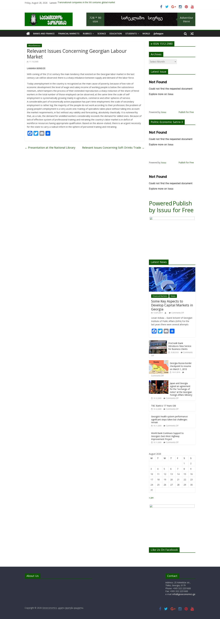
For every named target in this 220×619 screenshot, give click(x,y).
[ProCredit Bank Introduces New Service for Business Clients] (158, 341)
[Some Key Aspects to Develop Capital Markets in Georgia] (172, 268)
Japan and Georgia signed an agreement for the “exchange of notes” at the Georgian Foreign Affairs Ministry (181, 389)
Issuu (163, 112)
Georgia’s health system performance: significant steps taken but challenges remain (169, 419)
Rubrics (87, 33)
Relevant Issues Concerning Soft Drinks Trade (113, 147)
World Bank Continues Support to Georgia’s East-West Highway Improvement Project (167, 436)
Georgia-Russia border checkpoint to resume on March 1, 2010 (181, 366)
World (146, 33)
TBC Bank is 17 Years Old (163, 405)
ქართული (158, 33)
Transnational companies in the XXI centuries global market (86, 2)
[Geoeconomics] (49, 14)
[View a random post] (192, 33)
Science (101, 33)
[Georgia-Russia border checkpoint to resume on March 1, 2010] (158, 361)
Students (131, 33)
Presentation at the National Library (50, 147)
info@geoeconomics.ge (183, 594)
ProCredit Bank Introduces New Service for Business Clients (179, 346)
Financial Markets (68, 33)
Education (116, 33)
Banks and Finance (44, 33)
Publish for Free (186, 112)
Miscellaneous (34, 45)
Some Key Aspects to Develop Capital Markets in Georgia (172, 305)
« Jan (151, 497)
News (173, 296)
